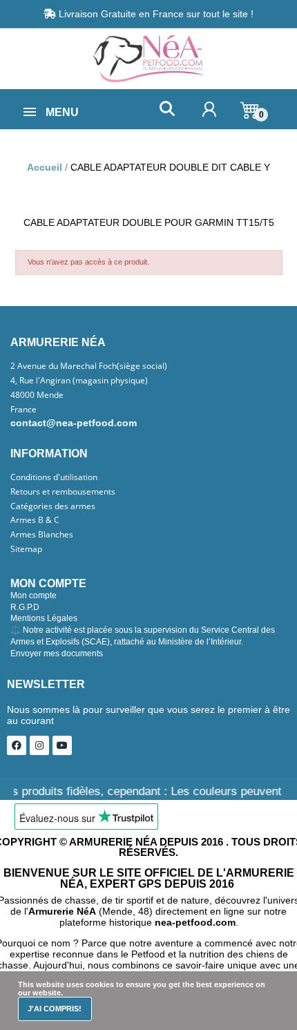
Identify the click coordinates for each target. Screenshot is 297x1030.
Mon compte (33, 595)
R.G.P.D (24, 607)
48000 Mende (37, 395)
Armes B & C (34, 520)
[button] (166, 108)
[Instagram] (39, 745)
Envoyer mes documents (56, 653)
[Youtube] (62, 745)
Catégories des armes (52, 506)
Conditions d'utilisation (53, 477)
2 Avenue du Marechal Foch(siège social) (88, 366)
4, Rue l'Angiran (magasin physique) (79, 380)
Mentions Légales (43, 618)
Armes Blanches (41, 535)
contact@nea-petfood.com (73, 422)
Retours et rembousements (62, 492)
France (23, 409)
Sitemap (26, 549)
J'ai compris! (55, 1008)
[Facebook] (16, 745)
